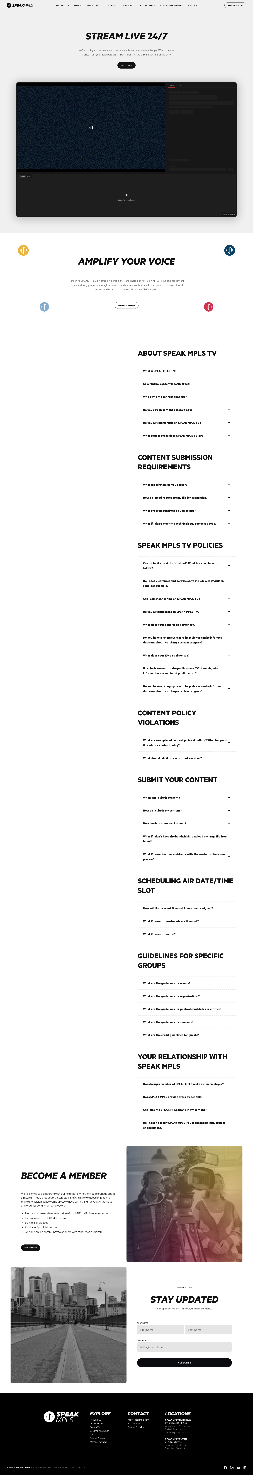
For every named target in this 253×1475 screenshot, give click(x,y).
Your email (142, 1340)
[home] (20, 5)
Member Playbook (99, 1442)
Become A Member (99, 1431)
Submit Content (98, 1438)
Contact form (137, 1427)
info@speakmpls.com (138, 1419)
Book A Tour (96, 1427)
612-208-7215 (134, 1423)
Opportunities (97, 1423)
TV (91, 1434)
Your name (142, 1322)
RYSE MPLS (95, 1419)
